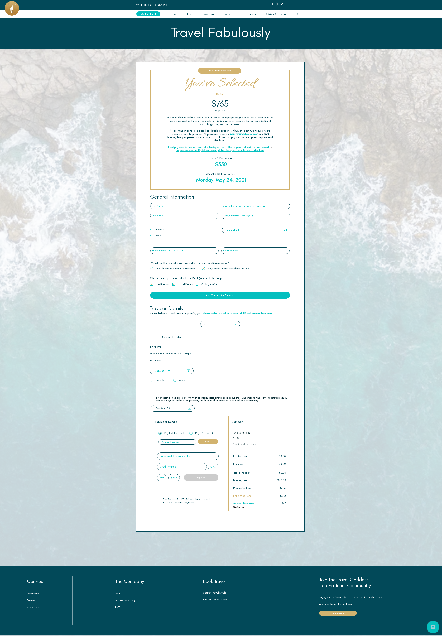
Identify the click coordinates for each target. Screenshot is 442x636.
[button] (208, 13)
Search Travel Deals (214, 592)
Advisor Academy (125, 600)
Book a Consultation (215, 599)
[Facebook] (272, 4)
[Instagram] (277, 4)
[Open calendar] (285, 230)
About (119, 593)
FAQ (117, 607)
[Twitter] (281, 4)
